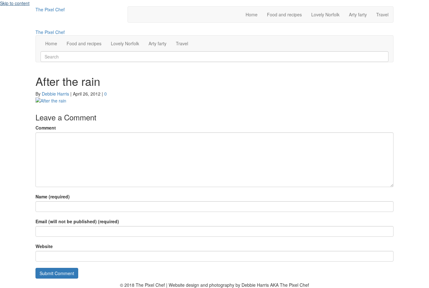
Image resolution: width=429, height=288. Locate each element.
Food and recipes (284, 14)
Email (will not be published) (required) (77, 221)
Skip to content (15, 3)
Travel (382, 14)
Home (252, 14)
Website (44, 246)
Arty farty (358, 14)
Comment (45, 128)
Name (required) (52, 196)
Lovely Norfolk (325, 14)
